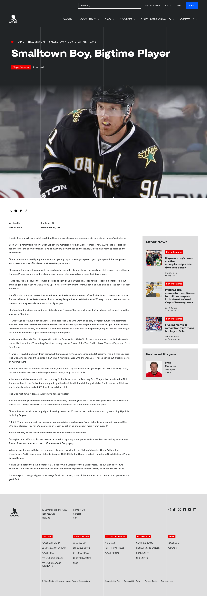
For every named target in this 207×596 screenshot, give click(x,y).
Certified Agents (82, 558)
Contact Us (79, 509)
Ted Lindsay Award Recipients (51, 564)
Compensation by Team (54, 547)
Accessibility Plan (113, 581)
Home (20, 42)
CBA (192, 5)
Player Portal (152, 5)
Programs (126, 18)
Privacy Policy (151, 581)
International (81, 553)
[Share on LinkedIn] (21, 210)
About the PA (88, 18)
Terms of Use (167, 581)
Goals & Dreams (144, 542)
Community (187, 18)
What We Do (79, 542)
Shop (179, 5)
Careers (77, 513)
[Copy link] (26, 210)
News (108, 18)
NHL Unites (150, 558)
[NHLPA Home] (13, 18)
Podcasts (173, 547)
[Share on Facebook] (15, 210)
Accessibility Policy (133, 581)
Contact (168, 6)
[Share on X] (10, 210)
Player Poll (48, 553)
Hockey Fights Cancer (148, 547)
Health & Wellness (114, 547)
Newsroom (36, 42)
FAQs (75, 563)
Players (67, 18)
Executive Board (82, 547)
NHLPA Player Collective (156, 18)
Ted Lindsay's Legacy (52, 558)
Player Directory (51, 542)
